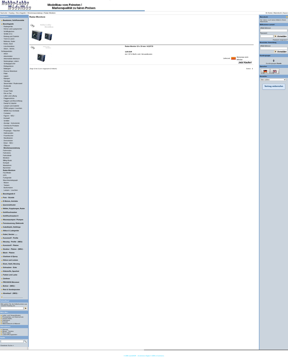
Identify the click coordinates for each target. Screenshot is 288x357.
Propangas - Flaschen (12, 131)
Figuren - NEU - (9, 116)
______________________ (13, 297)
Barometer (7, 168)
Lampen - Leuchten (11, 190)
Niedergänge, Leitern (11, 61)
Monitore (6, 158)
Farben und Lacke (10, 275)
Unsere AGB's (7, 318)
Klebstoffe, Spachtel (11, 271)
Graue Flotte (8, 91)
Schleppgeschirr (9, 63)
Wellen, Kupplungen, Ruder (14, 208)
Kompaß (7, 118)
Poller (6, 73)
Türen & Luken (9, 39)
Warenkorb (278, 13)
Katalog (11, 13)
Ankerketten (8, 56)
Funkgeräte (7, 178)
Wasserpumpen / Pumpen (13, 220)
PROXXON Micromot (11, 282)
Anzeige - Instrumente (12, 123)
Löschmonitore (9, 46)
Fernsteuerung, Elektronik (13, 223)
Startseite (3, 13)
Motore (6, 183)
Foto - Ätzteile (8, 197)
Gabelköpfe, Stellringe (12, 227)
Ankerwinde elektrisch (12, 59)
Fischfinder (7, 173)
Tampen (6, 185)
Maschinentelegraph (10, 180)
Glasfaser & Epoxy (10, 256)
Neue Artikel (6, 333)
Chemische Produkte (11, 126)
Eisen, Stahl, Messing (11, 264)
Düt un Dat (7, 93)
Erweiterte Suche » (7, 345)
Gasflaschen (8, 128)
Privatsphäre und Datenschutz (12, 317)
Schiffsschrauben (10, 212)
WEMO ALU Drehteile (11, 111)
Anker (6, 54)
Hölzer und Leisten (10, 260)
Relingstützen (9, 66)
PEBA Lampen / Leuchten (13, 108)
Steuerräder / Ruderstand (13, 83)
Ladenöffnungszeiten (9, 334)
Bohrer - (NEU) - (9, 286)
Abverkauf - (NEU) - (10, 293)
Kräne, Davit (8, 44)
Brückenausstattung (35, 13)
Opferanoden (8, 133)
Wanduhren (7, 165)
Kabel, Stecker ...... (10, 234)
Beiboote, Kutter (9, 41)
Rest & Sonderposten (11, 289)
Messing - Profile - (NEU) (12, 242)
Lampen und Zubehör (11, 106)
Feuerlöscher (8, 135)
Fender (6, 88)
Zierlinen (6, 278)
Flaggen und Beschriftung (13, 101)
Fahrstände (7, 155)
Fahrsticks (7, 153)
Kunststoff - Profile (10, 238)
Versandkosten (146, 54)
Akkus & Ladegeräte (11, 230)
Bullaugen (7, 68)
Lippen (6, 76)
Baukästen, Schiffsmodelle (13, 20)
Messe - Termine (8, 331)
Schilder (6, 121)
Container (7, 113)
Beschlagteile (21, 13)
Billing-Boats (7, 160)
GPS (4, 175)
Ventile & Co (8, 34)
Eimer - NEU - (9, 143)
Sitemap (5, 329)
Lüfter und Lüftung (10, 96)
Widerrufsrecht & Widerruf (11, 323)
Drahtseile (7, 86)
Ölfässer (7, 145)
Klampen (7, 78)
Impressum (6, 320)
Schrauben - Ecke (10, 267)
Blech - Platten (9, 253)
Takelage (7, 81)
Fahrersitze (7, 150)
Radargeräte (8, 26)
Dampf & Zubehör (10, 103)
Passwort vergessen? (280, 40)
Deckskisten (8, 140)
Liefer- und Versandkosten (11, 315)
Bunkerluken (8, 187)
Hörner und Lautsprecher (13, 29)
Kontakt (5, 322)
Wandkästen (8, 138)
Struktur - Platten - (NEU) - (13, 249)
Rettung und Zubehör (11, 36)
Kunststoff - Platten (11, 245)
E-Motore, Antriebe (10, 201)
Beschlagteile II (9, 194)
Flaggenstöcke (9, 98)
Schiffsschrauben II (10, 216)
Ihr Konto (269, 13)
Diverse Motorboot (10, 71)
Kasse (285, 13)
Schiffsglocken (9, 31)
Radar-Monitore (50, 13)
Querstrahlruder (9, 205)
